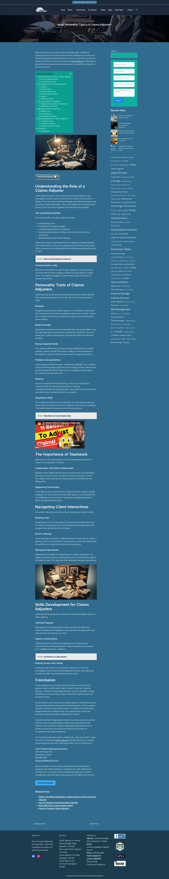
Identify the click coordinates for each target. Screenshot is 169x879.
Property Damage (120, 293)
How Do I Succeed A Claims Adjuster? (54, 808)
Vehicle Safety (131, 339)
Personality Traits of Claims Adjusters (52, 84)
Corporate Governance (127, 177)
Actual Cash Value (116, 157)
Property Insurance (120, 297)
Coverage (115, 180)
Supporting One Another (49, 106)
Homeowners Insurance (124, 229)
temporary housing (129, 327)
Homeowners (127, 222)
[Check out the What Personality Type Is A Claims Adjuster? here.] (47, 177)
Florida (132, 210)
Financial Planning (128, 202)
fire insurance (130, 206)
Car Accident (124, 161)
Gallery (103, 10)
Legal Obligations (129, 264)
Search (114, 51)
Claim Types (119, 10)
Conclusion (42, 128)
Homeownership (115, 226)
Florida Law (115, 214)
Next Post (95, 824)
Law (112, 264)
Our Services (92, 10)
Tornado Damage (128, 332)
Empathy (44, 87)
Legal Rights (126, 267)
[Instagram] (38, 856)
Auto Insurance (115, 161)
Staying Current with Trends (50, 126)
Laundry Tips (132, 260)
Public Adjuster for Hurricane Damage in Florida (68, 864)
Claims (132, 164)
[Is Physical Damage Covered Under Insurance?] (114, 125)
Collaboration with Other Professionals (54, 104)
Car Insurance (115, 165)
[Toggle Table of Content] (69, 73)
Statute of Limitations (116, 324)
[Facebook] (33, 856)
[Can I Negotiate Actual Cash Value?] (114, 141)
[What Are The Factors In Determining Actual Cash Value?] (114, 148)
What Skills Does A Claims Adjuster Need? (56, 805)
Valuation (123, 339)
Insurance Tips (124, 261)
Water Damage (116, 342)
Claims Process (119, 172)
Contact (130, 10)
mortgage (125, 278)
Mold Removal (126, 275)
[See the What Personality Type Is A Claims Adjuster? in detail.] (45, 783)
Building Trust (46, 111)
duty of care (124, 188)
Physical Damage (128, 289)
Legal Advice (118, 264)
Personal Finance (125, 286)
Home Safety (123, 234)
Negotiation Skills (47, 99)
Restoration (114, 305)
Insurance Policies (128, 257)
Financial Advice (116, 202)
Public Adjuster (117, 301)
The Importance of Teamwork (49, 101)
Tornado (118, 331)
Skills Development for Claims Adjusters (53, 119)
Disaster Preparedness (123, 185)
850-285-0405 (98, 853)
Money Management (116, 278)
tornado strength (115, 339)
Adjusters (131, 157)
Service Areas (80, 10)
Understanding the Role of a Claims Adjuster (54, 77)
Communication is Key (48, 82)
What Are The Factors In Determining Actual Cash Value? (126, 148)
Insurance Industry (117, 257)
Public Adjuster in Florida (69, 840)
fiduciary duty (126, 199)
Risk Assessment (123, 305)
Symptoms (121, 328)
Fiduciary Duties (115, 199)
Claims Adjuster (117, 168)
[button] (84, 2)
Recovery (133, 302)
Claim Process (124, 165)
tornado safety (125, 335)
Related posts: (45, 131)
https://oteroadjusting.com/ (46, 760)
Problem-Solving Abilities (49, 94)
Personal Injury (117, 289)
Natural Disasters (119, 282)
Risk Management (120, 309)
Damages (113, 185)
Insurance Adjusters (128, 241)
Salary (120, 313)
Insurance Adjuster (116, 241)
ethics (124, 195)
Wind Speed (126, 342)
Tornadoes (115, 335)
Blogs (110, 10)
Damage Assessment (126, 181)
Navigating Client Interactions (49, 109)
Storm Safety (114, 328)
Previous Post (38, 824)
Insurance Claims (121, 249)
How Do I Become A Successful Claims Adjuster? (58, 802)
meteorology (114, 271)
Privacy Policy (92, 861)
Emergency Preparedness (119, 192)
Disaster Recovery (115, 188)
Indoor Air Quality (118, 237)
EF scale (130, 188)
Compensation (115, 177)
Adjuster (125, 157)
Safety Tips (114, 314)
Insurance (131, 237)
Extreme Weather (131, 195)
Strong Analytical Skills (48, 91)
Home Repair (114, 234)
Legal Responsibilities (117, 268)
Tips (112, 332)
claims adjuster (77, 61)
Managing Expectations (49, 116)
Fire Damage (117, 206)
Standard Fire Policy (130, 321)
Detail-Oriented (46, 89)
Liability (133, 267)
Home (63, 10)
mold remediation (116, 275)
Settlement (126, 313)
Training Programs (47, 121)
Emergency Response (116, 195)
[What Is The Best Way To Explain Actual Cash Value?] (114, 133)
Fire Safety (113, 210)
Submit (118, 100)
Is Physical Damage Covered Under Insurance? (125, 125)
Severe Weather (117, 317)
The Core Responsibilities (49, 79)
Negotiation (115, 286)
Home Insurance (119, 217)
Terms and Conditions (96, 864)
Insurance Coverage (118, 253)
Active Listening (46, 114)
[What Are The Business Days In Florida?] (114, 118)
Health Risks (125, 214)
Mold (121, 271)
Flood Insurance (122, 210)
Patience (44, 96)
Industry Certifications (48, 124)
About (70, 10)
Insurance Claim (116, 245)
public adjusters (62, 740)
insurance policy (115, 260)
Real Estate (127, 302)
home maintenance (117, 222)
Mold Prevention (128, 271)
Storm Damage (126, 324)
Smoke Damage (117, 320)
